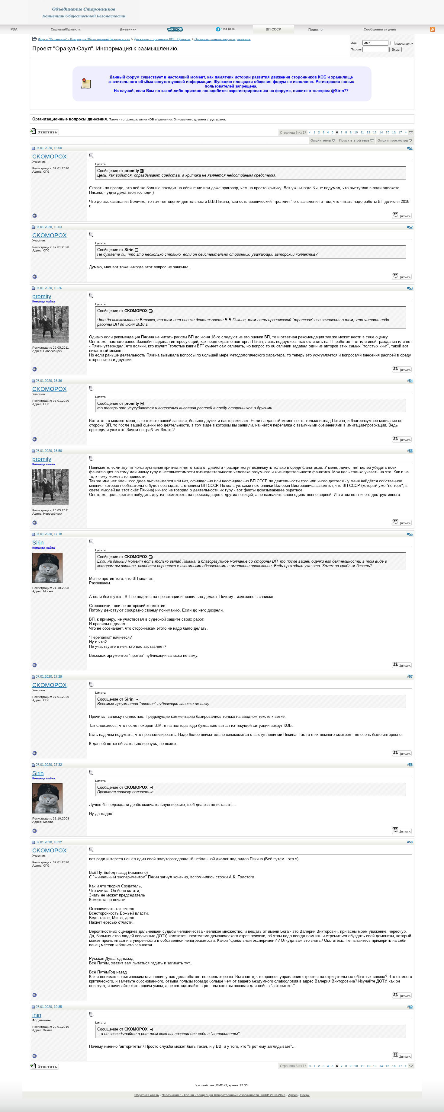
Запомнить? (404, 44)
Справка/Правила (65, 29)
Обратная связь (146, 1095)
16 (394, 132)
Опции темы (320, 140)
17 (400, 132)
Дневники (128, 29)
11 (362, 132)
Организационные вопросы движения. (223, 39)
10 (356, 132)
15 (387, 132)
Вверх (305, 1095)
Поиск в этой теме (354, 140)
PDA (14, 29)
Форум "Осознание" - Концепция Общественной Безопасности (84, 39)
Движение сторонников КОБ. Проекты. (162, 39)
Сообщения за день (380, 29)
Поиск (313, 29)
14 (381, 132)
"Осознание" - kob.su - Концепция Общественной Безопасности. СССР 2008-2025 (223, 1095)
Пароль (356, 49)
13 (375, 132)
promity (41, 296)
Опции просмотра (393, 140)
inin (36, 1015)
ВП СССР (273, 29)
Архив (293, 1095)
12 (368, 132)
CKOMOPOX (49, 156)
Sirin (38, 542)
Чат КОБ (227, 29)
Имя (353, 43)
